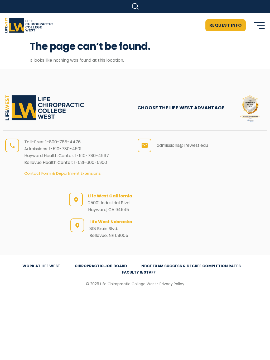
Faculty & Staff (139, 272)
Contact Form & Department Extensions (62, 173)
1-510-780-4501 (65, 149)
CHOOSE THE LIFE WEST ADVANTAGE (180, 107)
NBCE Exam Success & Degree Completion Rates (191, 266)
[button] (135, 6)
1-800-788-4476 (63, 142)
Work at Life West (41, 266)
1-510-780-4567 (92, 156)
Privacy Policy (172, 283)
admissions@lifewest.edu (182, 145)
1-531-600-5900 (90, 162)
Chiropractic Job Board (101, 266)
